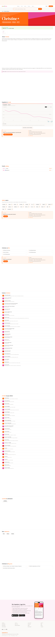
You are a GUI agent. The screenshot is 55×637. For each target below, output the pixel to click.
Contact (42, 626)
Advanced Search (17, 625)
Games (33, 6)
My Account (29, 626)
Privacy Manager (13, 635)
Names (18, 6)
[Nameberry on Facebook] (3, 629)
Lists (21, 6)
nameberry (5, 632)
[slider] (48, 121)
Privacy (9, 635)
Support (16, 635)
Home (3, 11)
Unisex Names (4, 626)
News (25, 6)
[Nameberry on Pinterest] (5, 629)
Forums (29, 6)
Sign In (46, 6)
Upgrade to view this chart (8, 134)
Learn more (31, 135)
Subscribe (50, 6)
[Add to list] (18, 18)
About (42, 625)
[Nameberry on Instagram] (6, 629)
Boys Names (3, 625)
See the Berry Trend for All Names (27, 127)
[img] (27, 114)
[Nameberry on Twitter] (2, 629)
